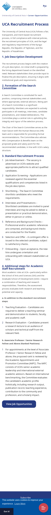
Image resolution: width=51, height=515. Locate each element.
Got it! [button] (7, 511)
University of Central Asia (14, 15)
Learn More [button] (19, 504)
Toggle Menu (43, 508)
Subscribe (25, 497)
